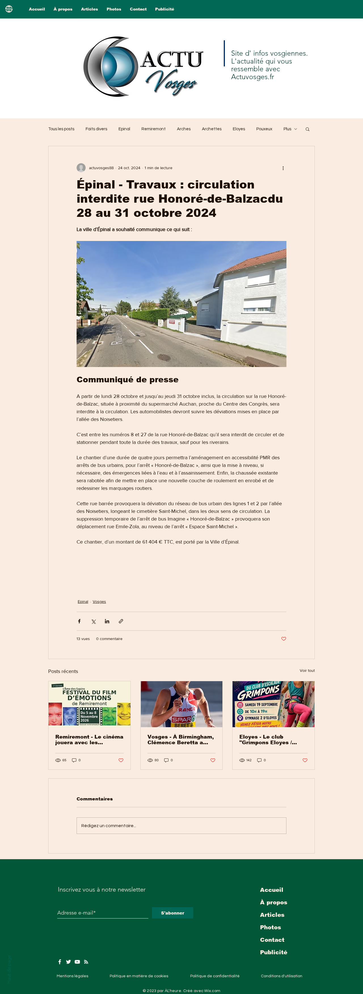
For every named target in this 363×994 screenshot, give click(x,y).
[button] (307, 129)
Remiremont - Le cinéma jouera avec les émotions (89, 739)
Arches (184, 129)
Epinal (124, 129)
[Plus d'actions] (283, 167)
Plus (287, 129)
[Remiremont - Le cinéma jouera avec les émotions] (89, 704)
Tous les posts (61, 129)
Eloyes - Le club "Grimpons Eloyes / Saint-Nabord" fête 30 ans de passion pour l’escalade (269, 739)
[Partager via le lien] (121, 621)
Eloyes (239, 129)
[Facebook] (59, 962)
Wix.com (212, 991)
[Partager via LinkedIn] (107, 621)
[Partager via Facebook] (79, 621)
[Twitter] (68, 962)
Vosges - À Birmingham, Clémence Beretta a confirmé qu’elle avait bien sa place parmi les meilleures (180, 739)
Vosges (99, 601)
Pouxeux (264, 129)
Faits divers (96, 129)
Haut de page (9, 969)
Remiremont (154, 129)
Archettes (211, 129)
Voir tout (307, 670)
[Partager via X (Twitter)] (93, 621)
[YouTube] (77, 962)
